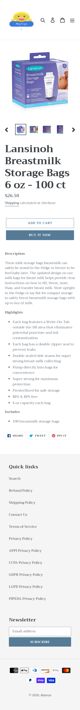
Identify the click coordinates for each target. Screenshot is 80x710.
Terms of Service (23, 527)
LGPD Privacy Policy (26, 587)
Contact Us (18, 515)
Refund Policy (20, 490)
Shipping (12, 203)
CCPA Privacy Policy (25, 563)
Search (15, 478)
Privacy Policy (20, 539)
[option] (20, 129)
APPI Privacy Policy (25, 551)
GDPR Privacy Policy (26, 575)
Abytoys (45, 695)
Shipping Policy (22, 503)
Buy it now (40, 235)
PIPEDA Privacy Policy (27, 599)
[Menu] (72, 20)
